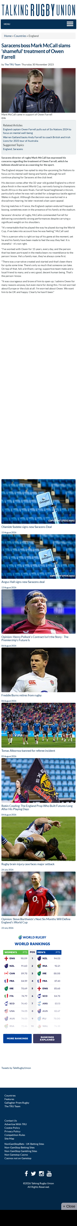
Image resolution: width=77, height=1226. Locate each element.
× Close (69, 1206)
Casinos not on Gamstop (17, 1158)
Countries (10, 1095)
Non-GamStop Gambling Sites (20, 1151)
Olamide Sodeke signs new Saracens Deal (26, 526)
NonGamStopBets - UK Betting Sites (24, 1143)
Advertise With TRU (15, 1124)
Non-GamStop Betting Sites (19, 1147)
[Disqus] (38, 340)
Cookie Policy (12, 1127)
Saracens (18, 149)
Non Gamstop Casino (16, 1154)
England (7, 149)
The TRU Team (12, 64)
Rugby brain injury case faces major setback (27, 864)
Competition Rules (14, 1135)
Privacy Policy (12, 1131)
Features (9, 1099)
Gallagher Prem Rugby (16, 1102)
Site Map (9, 1138)
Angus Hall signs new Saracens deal (23, 581)
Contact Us (10, 1120)
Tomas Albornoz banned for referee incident (28, 750)
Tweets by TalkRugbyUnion (16, 1068)
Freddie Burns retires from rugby (21, 695)
